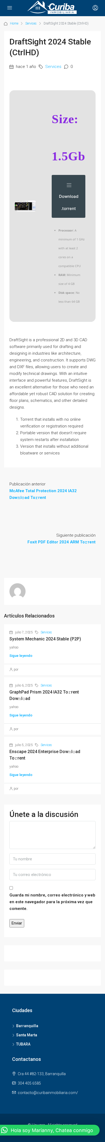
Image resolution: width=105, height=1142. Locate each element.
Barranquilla (27, 1026)
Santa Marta (26, 1035)
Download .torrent (68, 202)
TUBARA (23, 1044)
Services (31, 23)
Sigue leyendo (20, 656)
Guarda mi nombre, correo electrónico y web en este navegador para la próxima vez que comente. (52, 902)
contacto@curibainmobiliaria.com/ (48, 1093)
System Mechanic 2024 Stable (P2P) (45, 638)
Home (14, 23)
